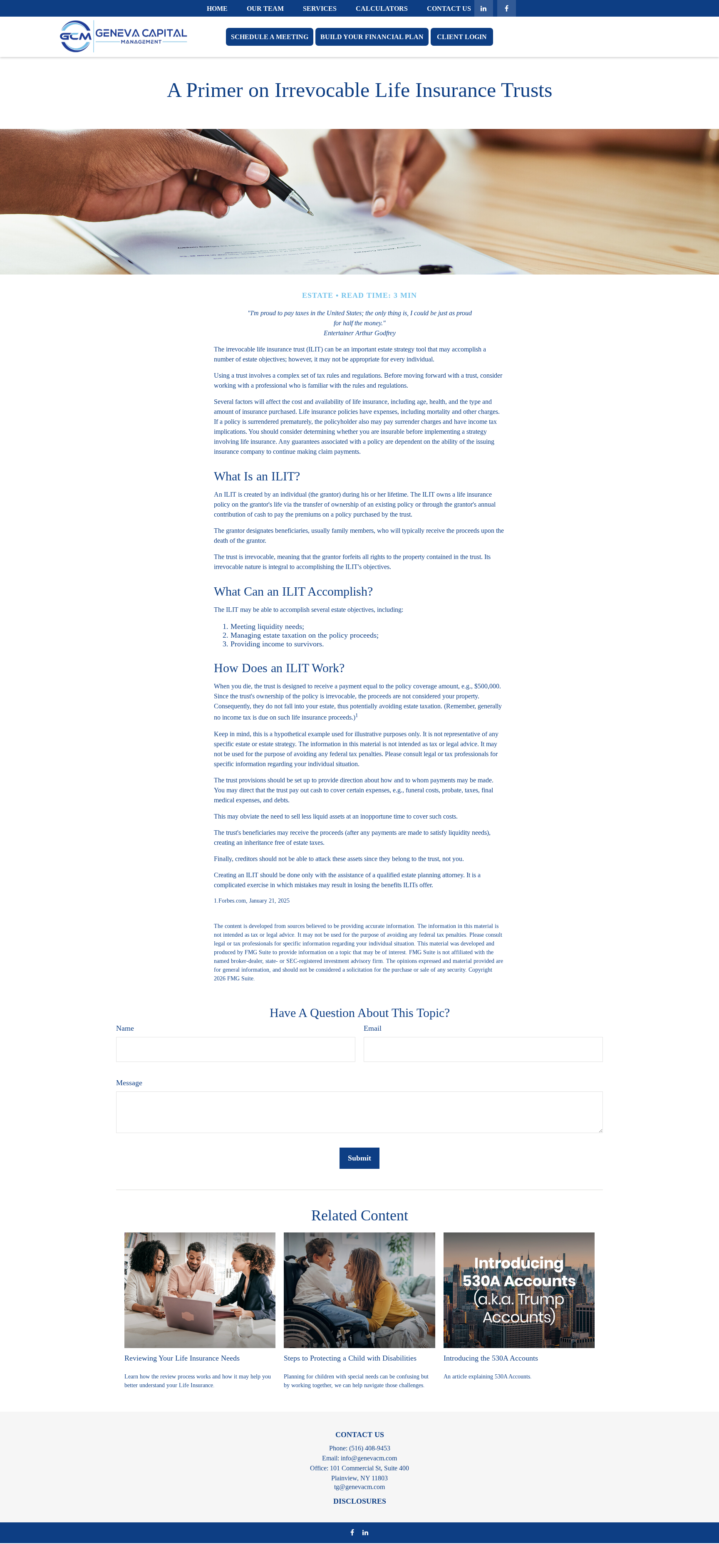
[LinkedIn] (483, 8)
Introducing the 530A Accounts (491, 1358)
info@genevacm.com (369, 1458)
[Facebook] (506, 8)
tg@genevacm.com (359, 1486)
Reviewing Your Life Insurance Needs (182, 1358)
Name (125, 1028)
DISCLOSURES (359, 1501)
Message (129, 1083)
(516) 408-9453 (369, 1448)
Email (373, 1028)
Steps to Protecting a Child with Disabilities (350, 1358)
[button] (217, 8)
